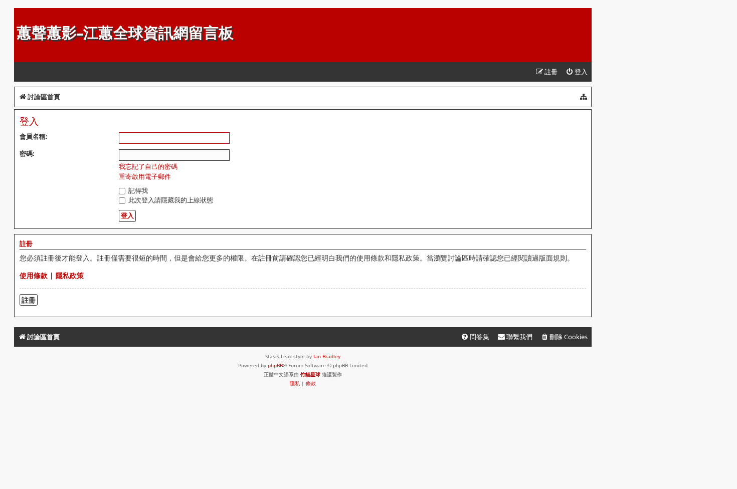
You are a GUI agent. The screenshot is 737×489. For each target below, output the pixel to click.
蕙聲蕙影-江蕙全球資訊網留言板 (125, 33)
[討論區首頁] (22, 13)
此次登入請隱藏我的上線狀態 (170, 199)
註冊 (29, 300)
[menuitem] (577, 72)
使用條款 (34, 275)
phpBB (275, 365)
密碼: (27, 153)
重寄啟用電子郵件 (145, 176)
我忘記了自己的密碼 (148, 166)
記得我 (137, 190)
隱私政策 (70, 275)
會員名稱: (34, 136)
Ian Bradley (326, 356)
